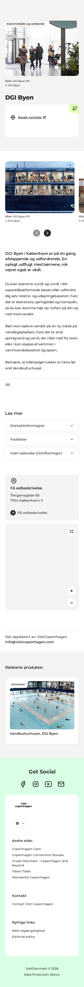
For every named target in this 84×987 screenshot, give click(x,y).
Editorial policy (23, 937)
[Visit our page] (35, 784)
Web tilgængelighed (28, 931)
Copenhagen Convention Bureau (38, 855)
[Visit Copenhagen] (23, 805)
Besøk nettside (30, 117)
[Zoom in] (71, 591)
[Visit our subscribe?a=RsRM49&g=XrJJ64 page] (61, 784)
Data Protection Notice (42, 974)
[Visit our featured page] (48, 784)
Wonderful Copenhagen (31, 877)
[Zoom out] (71, 603)
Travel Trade (21, 871)
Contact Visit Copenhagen (32, 904)
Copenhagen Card (26, 849)
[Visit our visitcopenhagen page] (23, 784)
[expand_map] (71, 531)
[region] (42, 567)
